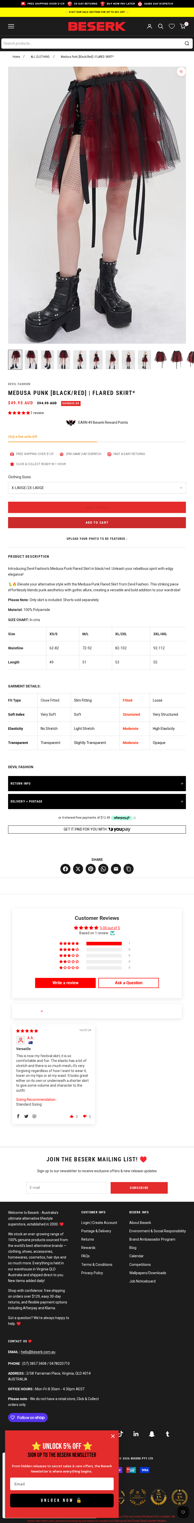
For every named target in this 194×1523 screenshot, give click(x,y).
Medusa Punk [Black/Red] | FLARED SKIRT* (87, 57)
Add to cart (97, 522)
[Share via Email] (116, 869)
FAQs (85, 1256)
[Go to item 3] (47, 359)
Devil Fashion (19, 384)
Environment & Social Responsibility (157, 1231)
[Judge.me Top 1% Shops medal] (159, 1497)
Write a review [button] (66, 982)
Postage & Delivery (96, 1231)
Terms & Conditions (96, 1265)
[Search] (186, 43)
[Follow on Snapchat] (152, 1434)
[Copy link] (129, 869)
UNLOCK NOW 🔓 (62, 1500)
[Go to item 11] (177, 359)
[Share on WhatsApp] (103, 869)
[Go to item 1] (15, 359)
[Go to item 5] (80, 359)
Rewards (88, 1248)
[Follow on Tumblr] (167, 1434)
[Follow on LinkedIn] (136, 1434)
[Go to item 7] (112, 359)
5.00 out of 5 (110, 928)
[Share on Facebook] (65, 869)
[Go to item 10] (161, 359)
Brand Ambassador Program (152, 1239)
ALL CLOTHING (40, 57)
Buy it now (97, 507)
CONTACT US (18, 1341)
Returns (87, 1239)
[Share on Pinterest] (91, 869)
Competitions (140, 1265)
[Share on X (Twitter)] (78, 869)
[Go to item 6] (96, 359)
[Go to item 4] (64, 359)
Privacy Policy (92, 1273)
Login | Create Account (99, 1223)
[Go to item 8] (128, 359)
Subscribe (139, 1188)
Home (16, 57)
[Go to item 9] (144, 359)
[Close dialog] (113, 1436)
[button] (19, 413)
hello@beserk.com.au (38, 1352)
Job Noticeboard (142, 1281)
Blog (132, 1248)
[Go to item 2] (31, 359)
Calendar (136, 1256)
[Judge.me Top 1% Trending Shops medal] (180, 1497)
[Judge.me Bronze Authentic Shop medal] (138, 1497)
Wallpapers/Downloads (147, 1273)
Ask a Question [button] (128, 982)
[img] (27, 1031)
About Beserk (140, 1223)
